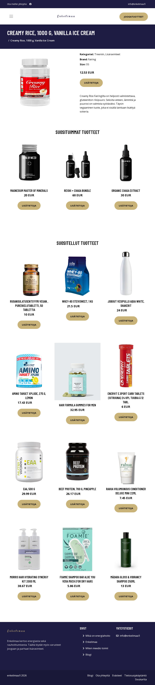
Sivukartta (141, 679)
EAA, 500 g (29, 489)
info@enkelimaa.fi (136, 4)
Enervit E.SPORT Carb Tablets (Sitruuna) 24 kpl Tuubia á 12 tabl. (126, 398)
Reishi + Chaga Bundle (77, 190)
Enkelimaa (91, 642)
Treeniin (99, 54)
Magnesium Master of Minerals (29, 190)
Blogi (88, 654)
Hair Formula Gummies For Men (77, 405)
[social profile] (30, 4)
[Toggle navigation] (11, 16)
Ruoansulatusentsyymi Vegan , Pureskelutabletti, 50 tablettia (29, 305)
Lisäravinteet (112, 54)
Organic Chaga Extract (126, 190)
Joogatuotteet (133, 16)
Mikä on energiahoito (98, 635)
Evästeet (117, 675)
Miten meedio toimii (97, 648)
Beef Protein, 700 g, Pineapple (77, 489)
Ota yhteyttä (103, 675)
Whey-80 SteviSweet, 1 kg (77, 301)
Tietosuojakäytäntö (135, 675)
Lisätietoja (91, 82)
